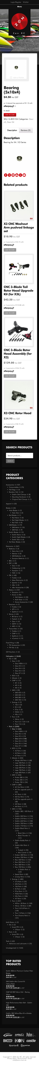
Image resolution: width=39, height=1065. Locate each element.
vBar (13, 585)
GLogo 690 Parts (21, 760)
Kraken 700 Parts (21, 857)
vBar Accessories (18, 587)
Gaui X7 (18, 673)
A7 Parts (18, 756)
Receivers (12, 604)
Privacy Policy (11, 1058)
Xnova (14, 595)
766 (16, 705)
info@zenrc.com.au (19, 1060)
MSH (13, 775)
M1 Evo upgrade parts (22, 789)
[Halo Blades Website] (19, 1034)
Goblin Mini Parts (21, 845)
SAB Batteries (16, 556)
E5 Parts (17, 889)
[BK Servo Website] (7, 1040)
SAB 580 (18, 697)
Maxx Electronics (17, 580)
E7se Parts (18, 891)
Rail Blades (13, 515)
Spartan (14, 583)
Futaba (14, 578)
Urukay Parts (19, 877)
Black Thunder (23, 836)
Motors (11, 590)
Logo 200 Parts (20, 763)
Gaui (14, 566)
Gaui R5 (18, 734)
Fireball (20, 850)
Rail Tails (15, 523)
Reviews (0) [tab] (25, 130)
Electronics (9, 546)
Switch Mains (16, 535)
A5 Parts (18, 753)
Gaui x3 (18, 739)
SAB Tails (15, 530)
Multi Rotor (19, 600)
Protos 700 (18, 782)
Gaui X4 (10, 122)
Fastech (14, 619)
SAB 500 (18, 695)
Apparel (9, 504)
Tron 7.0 (18, 724)
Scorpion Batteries (18, 558)
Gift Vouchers (10, 652)
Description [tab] (12, 130)
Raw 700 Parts (20, 867)
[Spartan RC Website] (13, 1045)
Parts (10, 726)
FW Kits (11, 648)
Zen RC (19, 33)
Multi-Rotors (10, 922)
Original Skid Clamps (19, 499)
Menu (19, 7)
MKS (13, 626)
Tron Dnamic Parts (21, 915)
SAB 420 (18, 693)
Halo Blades (13, 510)
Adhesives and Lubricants (18, 944)
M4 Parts (18, 806)
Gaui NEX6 (19, 663)
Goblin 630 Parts (21, 821)
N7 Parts (18, 899)
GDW (14, 624)
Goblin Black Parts (21, 828)
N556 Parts (19, 894)
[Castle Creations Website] (31, 1040)
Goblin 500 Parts (21, 816)
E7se (16, 710)
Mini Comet (22, 852)
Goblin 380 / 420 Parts (23, 811)
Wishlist (25, 2)
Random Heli (13, 492)
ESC (10, 563)
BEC (10, 561)
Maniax (14, 554)
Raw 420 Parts (20, 860)
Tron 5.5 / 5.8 (20, 722)
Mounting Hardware (19, 497)
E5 (16, 707)
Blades (8, 508)
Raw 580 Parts (20, 865)
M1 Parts (18, 794)
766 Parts (18, 886)
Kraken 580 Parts (21, 855)
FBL (10, 575)
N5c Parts (18, 896)
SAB (13, 690)
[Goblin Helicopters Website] (7, 1034)
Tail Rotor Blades (15, 542)
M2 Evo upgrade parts (22, 799)
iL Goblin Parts (23, 869)
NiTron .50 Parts (20, 903)
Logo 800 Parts (20, 773)
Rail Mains (15, 518)
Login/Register (16, 2)
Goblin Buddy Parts (21, 840)
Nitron (17, 719)
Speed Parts (19, 874)
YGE (13, 573)
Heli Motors (19, 597)
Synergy (14, 702)
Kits (10, 659)
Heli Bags (12, 490)
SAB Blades (13, 525)
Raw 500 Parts (20, 862)
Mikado (14, 678)
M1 (16, 683)
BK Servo (15, 617)
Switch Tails (16, 539)
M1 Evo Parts (19, 787)
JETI (13, 609)
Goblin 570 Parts (21, 819)
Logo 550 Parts (20, 765)
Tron (13, 717)
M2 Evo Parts (19, 797)
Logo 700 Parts (20, 770)
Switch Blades (13, 532)
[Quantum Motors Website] (25, 1045)
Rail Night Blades (18, 520)
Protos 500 (18, 780)
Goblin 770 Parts (21, 826)
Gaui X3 (18, 666)
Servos (11, 614)
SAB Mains (15, 527)
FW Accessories (14, 645)
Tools (8, 941)
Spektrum (15, 612)
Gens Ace (15, 551)
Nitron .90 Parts (20, 906)
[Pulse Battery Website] (31, 1034)
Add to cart (9, 115)
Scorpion (15, 570)
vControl (15, 638)
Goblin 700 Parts (21, 823)
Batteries (12, 549)
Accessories (10, 485)
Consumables (14, 487)
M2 (16, 685)
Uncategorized (11, 948)
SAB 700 (18, 700)
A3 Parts (18, 751)
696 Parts (18, 884)
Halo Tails (15, 513)
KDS (13, 676)
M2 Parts (18, 804)
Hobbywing (16, 568)
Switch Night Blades (19, 537)
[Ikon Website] (19, 1040)
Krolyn (24, 1058)
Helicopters (10, 656)
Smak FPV (15, 927)
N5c (16, 714)
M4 (16, 688)
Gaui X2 (18, 736)
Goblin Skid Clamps (19, 494)
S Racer (17, 930)
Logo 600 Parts (20, 768)
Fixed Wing (10, 643)
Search (10, 461)
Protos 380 (18, 777)
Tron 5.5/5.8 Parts (21, 908)
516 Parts (18, 882)
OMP (14, 633)
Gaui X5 (18, 671)
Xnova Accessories (21, 602)
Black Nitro (22, 833)
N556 (17, 712)
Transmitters (13, 629)
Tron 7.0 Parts (20, 913)
